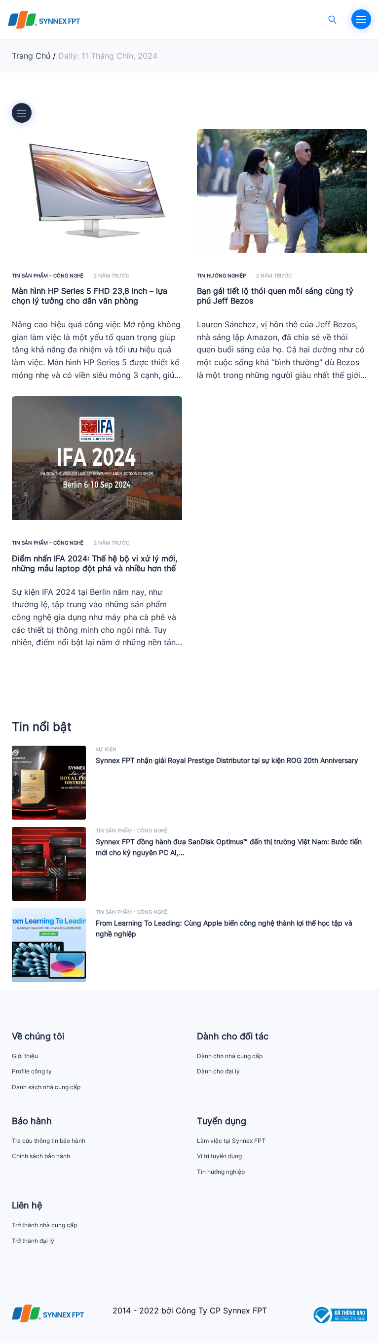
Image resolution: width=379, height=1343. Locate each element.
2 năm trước (111, 275)
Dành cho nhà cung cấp (230, 1056)
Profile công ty (32, 1071)
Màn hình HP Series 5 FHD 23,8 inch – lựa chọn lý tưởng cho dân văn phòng (89, 296)
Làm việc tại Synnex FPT (231, 1140)
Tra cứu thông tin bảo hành (48, 1140)
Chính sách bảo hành (41, 1156)
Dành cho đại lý (218, 1071)
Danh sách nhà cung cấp (46, 1087)
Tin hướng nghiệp (221, 275)
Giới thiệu (25, 1056)
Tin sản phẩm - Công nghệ (47, 275)
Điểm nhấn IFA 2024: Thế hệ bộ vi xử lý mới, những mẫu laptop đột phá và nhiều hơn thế (94, 563)
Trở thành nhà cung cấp (44, 1225)
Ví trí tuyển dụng (219, 1156)
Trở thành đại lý (33, 1240)
